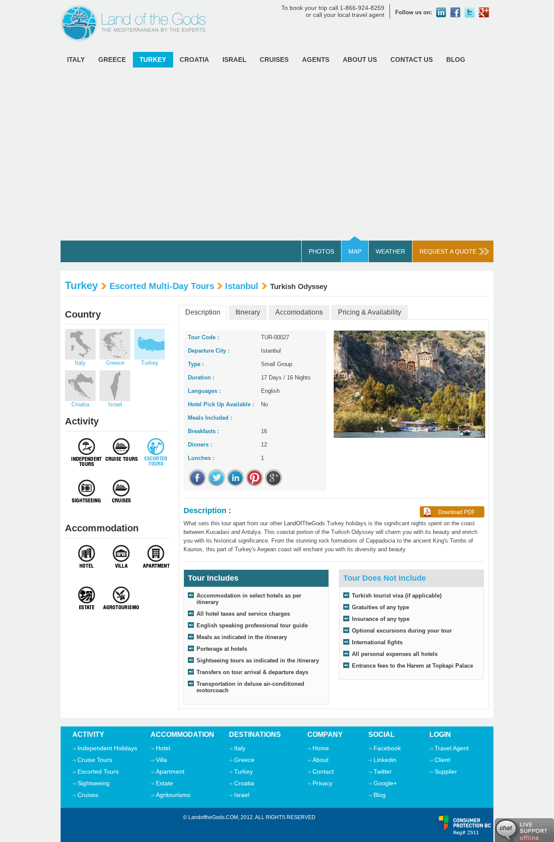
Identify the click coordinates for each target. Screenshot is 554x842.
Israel (234, 59)
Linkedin (385, 759)
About (320, 759)
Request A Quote (448, 251)
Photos (321, 251)
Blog (455, 59)
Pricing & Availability (369, 312)
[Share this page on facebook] (197, 477)
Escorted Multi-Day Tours (162, 286)
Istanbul (241, 286)
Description (202, 312)
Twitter (383, 771)
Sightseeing (93, 783)
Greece (112, 59)
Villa (161, 759)
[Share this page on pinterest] (254, 477)
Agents (315, 59)
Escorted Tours (98, 771)
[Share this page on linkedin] (235, 477)
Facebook (387, 748)
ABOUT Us (360, 59)
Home (320, 748)
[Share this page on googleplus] (273, 477)
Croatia (194, 59)
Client (442, 759)
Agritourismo (173, 794)
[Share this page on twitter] (216, 477)
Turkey (152, 59)
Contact (323, 771)
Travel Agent (452, 748)
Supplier (446, 771)
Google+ (385, 783)
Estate (164, 783)
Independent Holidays (107, 748)
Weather (390, 251)
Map (354, 251)
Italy (76, 59)
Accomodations (299, 312)
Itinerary (247, 312)
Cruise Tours (94, 759)
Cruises (274, 59)
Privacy (322, 783)
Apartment (170, 771)
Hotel (163, 748)
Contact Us (411, 59)
